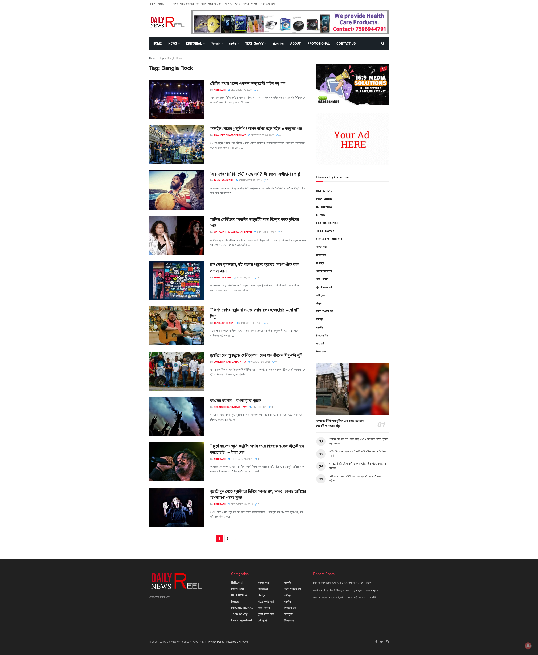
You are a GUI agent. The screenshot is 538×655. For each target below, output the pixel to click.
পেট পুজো (228, 3)
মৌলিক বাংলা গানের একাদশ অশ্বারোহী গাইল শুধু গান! (248, 83)
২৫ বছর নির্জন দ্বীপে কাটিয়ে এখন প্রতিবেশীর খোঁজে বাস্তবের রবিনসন (357, 465)
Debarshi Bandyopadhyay (230, 407)
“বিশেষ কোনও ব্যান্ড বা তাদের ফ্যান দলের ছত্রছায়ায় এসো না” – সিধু (256, 312)
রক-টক (232, 43)
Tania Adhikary (223, 180)
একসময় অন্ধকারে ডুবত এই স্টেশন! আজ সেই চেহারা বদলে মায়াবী (344, 597)
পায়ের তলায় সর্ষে (324, 271)
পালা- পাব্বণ (201, 3)
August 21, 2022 (266, 232)
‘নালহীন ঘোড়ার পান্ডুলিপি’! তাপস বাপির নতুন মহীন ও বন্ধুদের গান (256, 128)
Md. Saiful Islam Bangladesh (233, 232)
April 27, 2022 (244, 277)
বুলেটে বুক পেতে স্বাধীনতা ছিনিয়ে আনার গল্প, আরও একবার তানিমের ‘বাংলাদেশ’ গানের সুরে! (258, 494)
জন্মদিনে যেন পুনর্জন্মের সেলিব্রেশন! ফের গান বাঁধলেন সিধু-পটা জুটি (256, 354)
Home (157, 43)
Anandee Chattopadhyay (230, 135)
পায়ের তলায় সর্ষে (187, 3)
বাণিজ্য (246, 3)
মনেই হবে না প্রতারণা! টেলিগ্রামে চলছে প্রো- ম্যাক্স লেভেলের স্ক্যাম (345, 590)
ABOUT (295, 43)
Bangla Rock (174, 58)
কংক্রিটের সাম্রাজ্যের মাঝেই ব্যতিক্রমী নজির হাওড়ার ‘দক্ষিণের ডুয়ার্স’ (358, 453)
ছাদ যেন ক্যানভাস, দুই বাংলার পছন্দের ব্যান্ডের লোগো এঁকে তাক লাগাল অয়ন (254, 267)
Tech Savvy (254, 43)
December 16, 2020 (241, 504)
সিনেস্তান (215, 43)
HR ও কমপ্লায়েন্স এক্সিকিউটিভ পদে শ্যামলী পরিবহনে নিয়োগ (342, 582)
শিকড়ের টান (162, 3)
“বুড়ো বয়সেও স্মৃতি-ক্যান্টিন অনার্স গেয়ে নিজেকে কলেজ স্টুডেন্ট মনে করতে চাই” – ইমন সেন (257, 448)
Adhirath (220, 89)
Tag (162, 58)
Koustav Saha (223, 277)
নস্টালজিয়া (174, 3)
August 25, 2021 (260, 361)
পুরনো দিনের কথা (215, 3)
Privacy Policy (216, 641)
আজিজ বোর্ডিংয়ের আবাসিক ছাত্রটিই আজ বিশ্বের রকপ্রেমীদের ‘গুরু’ (254, 222)
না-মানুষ (152, 3)
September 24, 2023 (262, 135)
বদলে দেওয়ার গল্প (268, 3)
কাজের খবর (278, 43)
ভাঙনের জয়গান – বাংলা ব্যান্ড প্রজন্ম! (236, 400)
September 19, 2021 (250, 322)
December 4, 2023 (241, 89)
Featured (324, 198)
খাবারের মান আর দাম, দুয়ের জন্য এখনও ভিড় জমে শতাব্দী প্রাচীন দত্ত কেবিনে (358, 441)
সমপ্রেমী (254, 3)
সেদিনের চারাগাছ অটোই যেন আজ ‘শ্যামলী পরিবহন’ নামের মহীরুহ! (355, 478)
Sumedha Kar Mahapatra (230, 361)
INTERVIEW (324, 206)
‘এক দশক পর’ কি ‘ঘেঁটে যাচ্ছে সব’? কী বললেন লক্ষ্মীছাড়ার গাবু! (255, 173)
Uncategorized (329, 239)
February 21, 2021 (241, 458)
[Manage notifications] (528, 645)
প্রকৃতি (237, 3)
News (172, 43)
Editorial (194, 43)
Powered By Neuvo (237, 641)
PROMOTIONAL (318, 43)
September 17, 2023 (250, 180)
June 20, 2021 (259, 407)
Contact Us (346, 43)
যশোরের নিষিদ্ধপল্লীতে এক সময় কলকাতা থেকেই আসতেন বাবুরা (340, 423)
